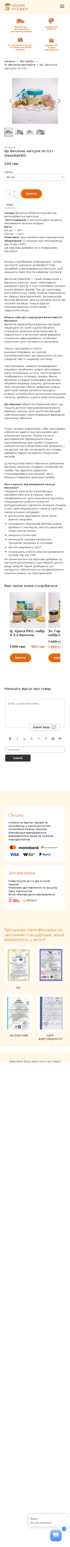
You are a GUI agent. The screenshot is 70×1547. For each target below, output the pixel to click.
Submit (17, 758)
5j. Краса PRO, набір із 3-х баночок (27, 633)
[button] (14, 191)
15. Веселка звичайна (19, 64)
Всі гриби (27, 61)
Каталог (10, 61)
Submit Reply (41, 727)
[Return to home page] (16, 7)
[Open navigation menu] (62, 6)
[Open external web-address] (51, 21)
